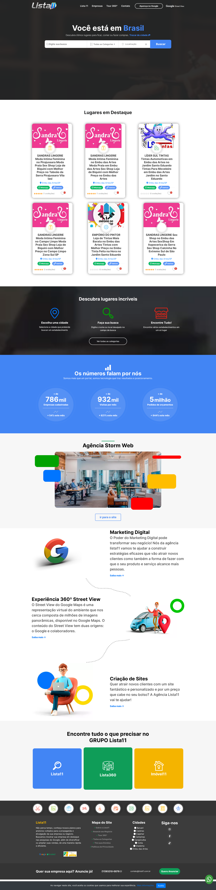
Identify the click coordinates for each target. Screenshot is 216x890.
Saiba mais (116, 575)
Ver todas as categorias (108, 341)
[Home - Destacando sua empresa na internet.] (43, 5)
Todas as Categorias (102, 839)
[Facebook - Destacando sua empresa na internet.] (170, 836)
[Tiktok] (170, 843)
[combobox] (103, 44)
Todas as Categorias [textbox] (103, 44)
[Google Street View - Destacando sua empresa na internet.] (175, 6)
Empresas (97, 6)
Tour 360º (112, 6)
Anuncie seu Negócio (102, 831)
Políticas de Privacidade (103, 847)
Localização (130, 44)
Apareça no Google (149, 6)
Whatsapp (44, 188)
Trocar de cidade (138, 35)
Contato (125, 6)
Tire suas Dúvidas (102, 843)
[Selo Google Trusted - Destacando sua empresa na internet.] (47, 854)
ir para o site (108, 517)
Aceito (161, 885)
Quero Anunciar (169, 871)
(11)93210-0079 (111, 871)
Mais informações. (145, 885)
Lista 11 (84, 6)
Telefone (58, 188)
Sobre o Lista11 (102, 827)
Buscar (161, 44)
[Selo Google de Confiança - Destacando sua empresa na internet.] (70, 854)
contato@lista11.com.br (140, 871)
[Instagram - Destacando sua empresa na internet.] (170, 829)
